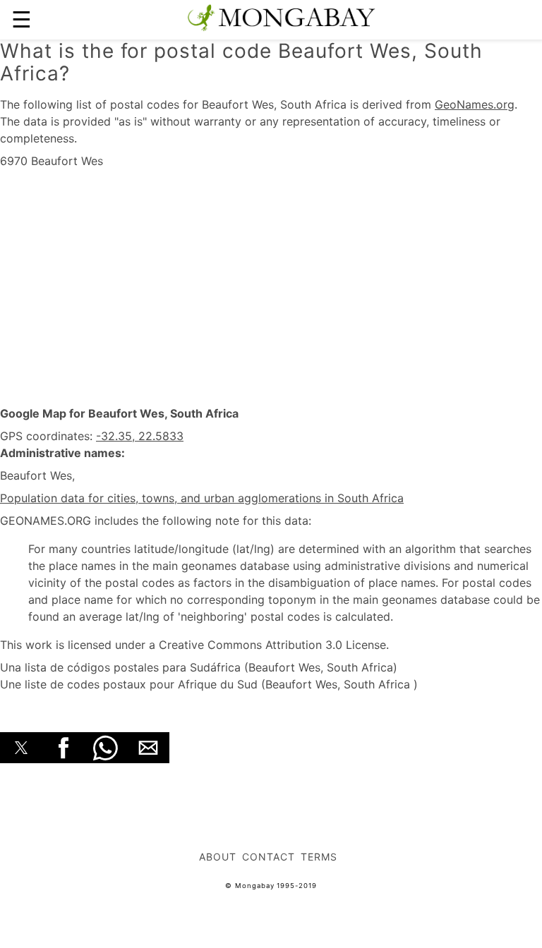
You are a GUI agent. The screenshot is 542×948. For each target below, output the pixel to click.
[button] (21, 747)
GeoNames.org (474, 104)
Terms (319, 857)
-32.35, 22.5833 (139, 436)
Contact (268, 857)
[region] (271, 288)
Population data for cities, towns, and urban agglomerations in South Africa (202, 498)
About (217, 857)
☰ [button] (21, 19)
